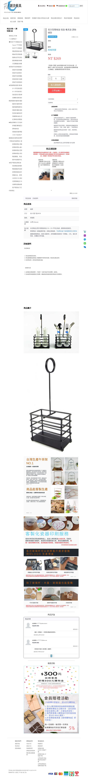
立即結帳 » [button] (56, 90)
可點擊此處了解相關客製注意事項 (66, 231)
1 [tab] (51, 190)
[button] (25, 40)
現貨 (25, 29)
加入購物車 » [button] (56, 85)
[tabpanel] (44, 170)
